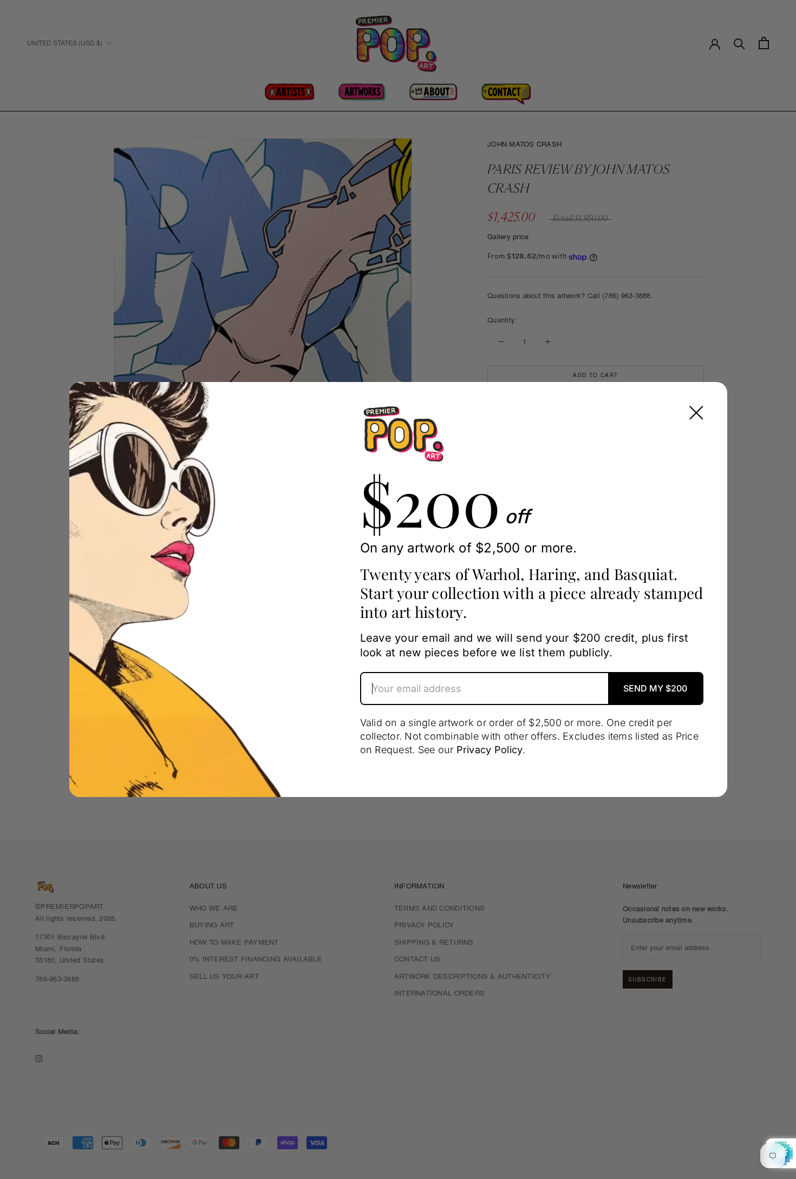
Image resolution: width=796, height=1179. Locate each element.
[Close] (696, 413)
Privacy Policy (489, 749)
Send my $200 (655, 688)
